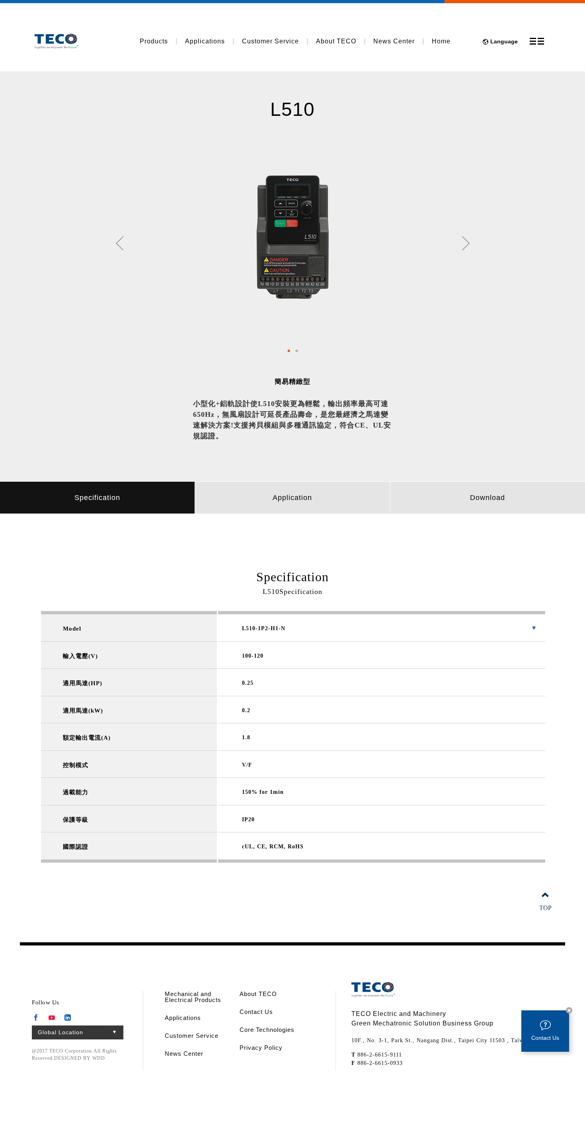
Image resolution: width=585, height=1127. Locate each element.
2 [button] (296, 351)
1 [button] (289, 351)
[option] (292, 236)
